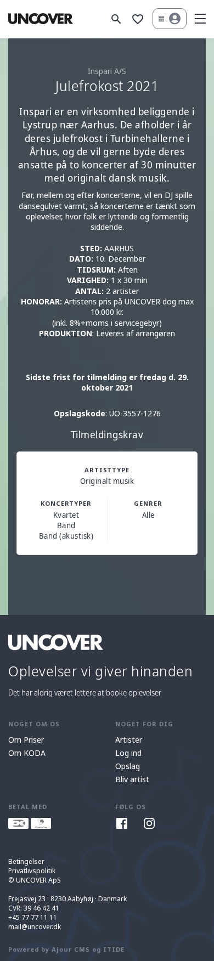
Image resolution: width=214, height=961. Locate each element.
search (116, 19)
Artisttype (107, 470)
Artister (128, 739)
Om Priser (26, 739)
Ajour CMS (71, 949)
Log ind (128, 753)
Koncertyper (66, 503)
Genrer (148, 503)
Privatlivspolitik (31, 870)
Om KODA (27, 753)
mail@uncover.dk (34, 926)
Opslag (127, 766)
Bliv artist (132, 779)
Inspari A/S (107, 71)
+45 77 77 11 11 (32, 917)
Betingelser (26, 861)
